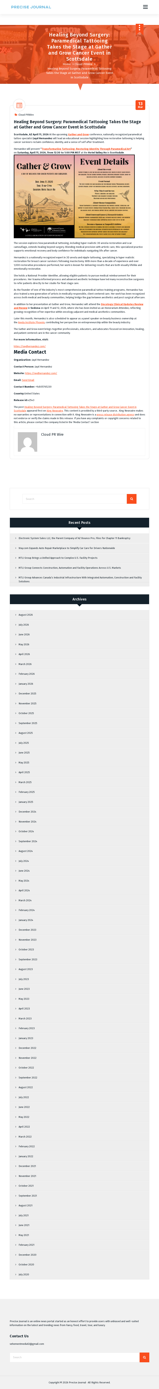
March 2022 (25, 1136)
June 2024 (24, 870)
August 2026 (26, 614)
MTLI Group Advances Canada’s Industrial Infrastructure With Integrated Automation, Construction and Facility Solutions (80, 579)
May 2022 (24, 1116)
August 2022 (26, 1087)
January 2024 (26, 920)
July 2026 (24, 624)
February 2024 (27, 910)
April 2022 (24, 1126)
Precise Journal (77, 1382)
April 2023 (24, 1008)
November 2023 (27, 939)
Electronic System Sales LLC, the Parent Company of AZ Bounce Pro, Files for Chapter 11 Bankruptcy (74, 538)
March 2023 (25, 1018)
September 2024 (28, 841)
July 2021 (24, 1215)
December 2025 (27, 693)
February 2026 (27, 673)
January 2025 (26, 801)
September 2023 (28, 959)
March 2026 (25, 664)
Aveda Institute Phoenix (31, 322)
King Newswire (55, 410)
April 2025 (24, 772)
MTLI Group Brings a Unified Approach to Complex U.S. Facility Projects (58, 557)
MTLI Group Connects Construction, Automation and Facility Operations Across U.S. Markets (70, 567)
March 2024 (25, 900)
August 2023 (26, 969)
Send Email (28, 380)
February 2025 (27, 792)
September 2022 (28, 1077)
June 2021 (24, 1225)
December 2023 (27, 929)
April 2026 (24, 654)
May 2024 (24, 880)
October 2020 (26, 1264)
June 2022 (24, 1107)
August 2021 (25, 1205)
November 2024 (27, 821)
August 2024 (26, 851)
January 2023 (26, 1038)
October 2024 (26, 831)
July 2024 (24, 861)
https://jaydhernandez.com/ (30, 346)
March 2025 (25, 782)
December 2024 (27, 811)
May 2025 (24, 762)
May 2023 (24, 998)
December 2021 (27, 1166)
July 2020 (24, 1274)
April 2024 (24, 890)
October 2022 (26, 1067)
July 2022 (24, 1097)
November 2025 (27, 703)
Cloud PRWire (83, 64)
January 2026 (26, 683)
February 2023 (27, 1028)
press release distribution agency (115, 414)
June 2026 (24, 634)
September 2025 (28, 723)
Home (67, 64)
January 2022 (26, 1156)
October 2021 (26, 1185)
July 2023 (24, 979)
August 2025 (26, 732)
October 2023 (26, 949)
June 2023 (24, 988)
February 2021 (26, 1244)
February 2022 (27, 1146)
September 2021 (28, 1195)
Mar (140, 105)
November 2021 (27, 1176)
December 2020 (27, 1254)
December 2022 (27, 1047)
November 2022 (27, 1057)
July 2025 (24, 742)
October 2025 (26, 713)
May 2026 (24, 644)
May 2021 (24, 1235)
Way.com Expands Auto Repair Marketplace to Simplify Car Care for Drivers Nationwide (67, 548)
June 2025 (24, 752)
